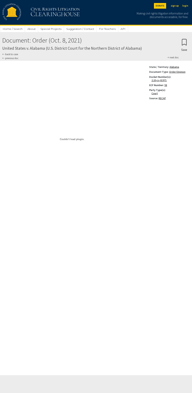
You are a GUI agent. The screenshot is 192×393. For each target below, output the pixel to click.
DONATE (160, 5)
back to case (11, 54)
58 (165, 85)
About (31, 29)
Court (155, 93)
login (185, 5)
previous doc (11, 58)
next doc (174, 57)
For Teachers (107, 29)
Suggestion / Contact (80, 29)
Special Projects (51, 29)
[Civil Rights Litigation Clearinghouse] (30, 12)
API (123, 29)
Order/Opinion (177, 72)
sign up (175, 5)
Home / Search (12, 29)
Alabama (174, 67)
